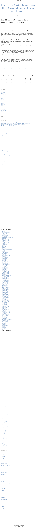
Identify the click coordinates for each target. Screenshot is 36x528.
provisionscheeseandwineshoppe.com (7, 237)
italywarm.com (4, 440)
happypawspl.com (4, 274)
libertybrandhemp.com (5, 424)
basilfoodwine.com (5, 410)
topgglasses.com (4, 360)
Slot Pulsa (2, 481)
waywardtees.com (4, 135)
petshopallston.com (5, 358)
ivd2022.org (3, 250)
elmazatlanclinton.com (5, 268)
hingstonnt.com (4, 139)
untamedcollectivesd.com (6, 394)
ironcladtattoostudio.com (5, 375)
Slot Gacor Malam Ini (4, 495)
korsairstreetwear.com (5, 357)
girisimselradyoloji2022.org (5, 242)
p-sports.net (4, 356)
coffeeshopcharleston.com (5, 280)
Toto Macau (3, 456)
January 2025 (3, 105)
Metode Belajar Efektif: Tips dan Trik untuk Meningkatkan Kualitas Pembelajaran (15, 123)
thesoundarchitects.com (5, 402)
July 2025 (2, 99)
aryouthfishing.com (5, 367)
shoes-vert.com (4, 262)
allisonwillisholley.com (5, 398)
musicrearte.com (4, 316)
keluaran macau (4, 463)
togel (21, 1)
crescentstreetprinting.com (6, 340)
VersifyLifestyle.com (4, 157)
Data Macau (3, 488)
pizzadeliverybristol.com (5, 272)
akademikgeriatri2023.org (5, 239)
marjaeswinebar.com (5, 267)
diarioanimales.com (4, 259)
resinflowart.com (4, 355)
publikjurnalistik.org (5, 438)
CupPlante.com (4, 164)
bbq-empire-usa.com (5, 321)
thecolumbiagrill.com (4, 236)
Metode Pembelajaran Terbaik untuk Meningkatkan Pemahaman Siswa (13, 122)
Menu (18, 15)
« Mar (2, 85)
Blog (4, 64)
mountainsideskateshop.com (6, 416)
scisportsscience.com (5, 444)
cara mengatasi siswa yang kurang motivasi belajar (16, 64)
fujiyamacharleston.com (5, 290)
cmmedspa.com (4, 407)
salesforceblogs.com (5, 148)
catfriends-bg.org (4, 133)
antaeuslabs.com (4, 159)
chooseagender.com (5, 140)
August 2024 (3, 111)
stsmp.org (3, 143)
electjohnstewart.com (5, 434)
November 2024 (4, 108)
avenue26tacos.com (5, 359)
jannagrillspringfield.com (5, 289)
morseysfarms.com (4, 317)
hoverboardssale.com (5, 141)
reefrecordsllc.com (5, 365)
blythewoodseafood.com (5, 306)
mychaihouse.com (4, 303)
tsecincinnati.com (4, 254)
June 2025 (2, 100)
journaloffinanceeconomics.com (6, 441)
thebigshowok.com (5, 350)
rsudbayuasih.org (4, 437)
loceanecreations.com (5, 420)
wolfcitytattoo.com (5, 378)
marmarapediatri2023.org (5, 240)
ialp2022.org (3, 245)
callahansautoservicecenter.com (6, 275)
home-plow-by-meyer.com (6, 346)
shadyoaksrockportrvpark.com (6, 264)
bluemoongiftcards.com (5, 413)
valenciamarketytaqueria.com (6, 364)
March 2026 (3, 91)
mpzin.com (3, 165)
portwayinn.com (4, 400)
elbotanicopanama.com (5, 263)
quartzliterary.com (4, 286)
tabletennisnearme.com (5, 325)
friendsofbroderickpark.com (6, 287)
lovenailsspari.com (4, 284)
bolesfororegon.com (5, 428)
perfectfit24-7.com (4, 277)
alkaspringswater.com (5, 282)
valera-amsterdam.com (5, 423)
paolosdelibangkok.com (5, 307)
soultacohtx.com (4, 327)
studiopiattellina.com (5, 288)
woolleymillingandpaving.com (6, 387)
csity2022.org (3, 251)
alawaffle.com (4, 366)
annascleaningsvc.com (5, 377)
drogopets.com (4, 323)
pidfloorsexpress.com (5, 136)
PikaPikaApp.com (4, 154)
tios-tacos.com (4, 369)
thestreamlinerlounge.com (6, 430)
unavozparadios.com (5, 261)
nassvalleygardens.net (5, 433)
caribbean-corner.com (5, 412)
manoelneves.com (4, 144)
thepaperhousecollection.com (6, 397)
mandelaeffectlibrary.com (5, 145)
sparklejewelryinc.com (5, 374)
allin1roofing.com (4, 403)
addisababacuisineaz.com (6, 445)
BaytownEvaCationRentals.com (6, 150)
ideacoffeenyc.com (4, 269)
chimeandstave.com (5, 351)
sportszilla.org (4, 313)
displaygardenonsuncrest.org (6, 320)
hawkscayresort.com (5, 257)
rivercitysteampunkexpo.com (6, 414)
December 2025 (3, 94)
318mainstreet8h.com (5, 283)
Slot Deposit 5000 (4, 454)
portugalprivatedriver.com (5, 278)
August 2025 (3, 98)
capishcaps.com (4, 328)
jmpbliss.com (3, 170)
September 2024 (4, 110)
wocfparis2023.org (4, 233)
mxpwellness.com (4, 395)
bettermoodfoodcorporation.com (6, 138)
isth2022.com (3, 231)
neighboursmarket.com (5, 426)
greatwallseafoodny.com (5, 352)
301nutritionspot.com (5, 418)
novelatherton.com (5, 432)
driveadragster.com (5, 342)
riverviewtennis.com (4, 318)
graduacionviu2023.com (5, 371)
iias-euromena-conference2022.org (7, 249)
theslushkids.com (4, 383)
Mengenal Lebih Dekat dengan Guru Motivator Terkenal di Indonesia (13, 124)
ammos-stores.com (5, 419)
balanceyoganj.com (4, 147)
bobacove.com (4, 308)
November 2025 (4, 95)
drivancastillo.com (4, 406)
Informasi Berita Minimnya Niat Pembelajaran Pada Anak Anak (18, 8)
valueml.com (3, 168)
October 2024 (3, 109)
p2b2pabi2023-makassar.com (6, 232)
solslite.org (3, 399)
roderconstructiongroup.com (6, 255)
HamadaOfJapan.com (5, 156)
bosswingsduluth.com (5, 299)
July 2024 (2, 112)
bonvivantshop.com (4, 163)
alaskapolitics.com (4, 142)
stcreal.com (3, 166)
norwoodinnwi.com (5, 425)
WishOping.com (4, 161)
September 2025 (4, 97)
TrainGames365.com (4, 149)
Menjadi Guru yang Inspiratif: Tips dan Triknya (9, 125)
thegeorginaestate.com (5, 305)
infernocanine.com (5, 396)
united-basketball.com (5, 368)
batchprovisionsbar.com (5, 314)
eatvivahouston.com (5, 349)
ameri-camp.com (4, 174)
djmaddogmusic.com (5, 401)
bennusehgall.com (4, 253)
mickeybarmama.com (5, 310)
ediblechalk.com (4, 324)
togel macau (3, 474)
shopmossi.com (4, 393)
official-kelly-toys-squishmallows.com (7, 319)
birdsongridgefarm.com (5, 421)
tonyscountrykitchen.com (5, 301)
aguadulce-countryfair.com (5, 297)
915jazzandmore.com (5, 296)
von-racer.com (4, 279)
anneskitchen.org (4, 363)
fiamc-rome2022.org (4, 293)
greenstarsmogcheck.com (5, 273)
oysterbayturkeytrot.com (5, 379)
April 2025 (2, 103)
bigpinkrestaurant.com (5, 178)
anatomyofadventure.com (6, 405)
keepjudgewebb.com (5, 404)
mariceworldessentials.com (5, 294)
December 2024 (3, 106)
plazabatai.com (4, 256)
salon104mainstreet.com (5, 281)
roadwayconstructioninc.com (6, 311)
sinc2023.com (3, 234)
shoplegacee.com (4, 162)
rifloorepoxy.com (4, 386)
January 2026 (3, 93)
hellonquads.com (4, 258)
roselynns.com (4, 146)
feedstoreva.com (4, 322)
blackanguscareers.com (5, 427)
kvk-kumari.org (4, 442)
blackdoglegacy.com (5, 348)
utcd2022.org (3, 243)
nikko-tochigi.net (4, 411)
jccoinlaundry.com (4, 265)
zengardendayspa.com (5, 373)
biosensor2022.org (4, 244)
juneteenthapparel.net (5, 439)
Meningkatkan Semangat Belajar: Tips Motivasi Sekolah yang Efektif (13, 126)
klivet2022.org (4, 246)
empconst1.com (4, 176)
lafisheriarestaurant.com (5, 295)
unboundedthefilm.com (5, 132)
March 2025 (3, 104)
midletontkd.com (4, 408)
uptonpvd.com (4, 388)
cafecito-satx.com (4, 370)
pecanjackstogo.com (5, 372)
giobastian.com (4, 384)
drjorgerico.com (4, 171)
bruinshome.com (4, 376)
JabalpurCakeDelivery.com (5, 151)
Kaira (18, 525)
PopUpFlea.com (4, 167)
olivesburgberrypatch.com (6, 382)
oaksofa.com (3, 326)
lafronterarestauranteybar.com (6, 380)
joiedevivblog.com (4, 422)
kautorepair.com (4, 266)
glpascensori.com (4, 385)
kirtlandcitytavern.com (5, 417)
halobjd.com (3, 152)
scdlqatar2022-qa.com (5, 235)
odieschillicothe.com (4, 270)
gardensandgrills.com (5, 409)
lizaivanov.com (4, 344)
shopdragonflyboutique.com (6, 312)
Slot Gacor (3, 479)
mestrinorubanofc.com (5, 431)
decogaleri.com (4, 260)
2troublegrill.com (4, 389)
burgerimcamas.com (5, 446)
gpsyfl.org (3, 329)
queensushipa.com (4, 172)
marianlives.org (4, 134)
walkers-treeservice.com (5, 392)
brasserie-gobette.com (5, 315)
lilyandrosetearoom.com (5, 381)
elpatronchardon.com (5, 291)
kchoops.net (4, 415)
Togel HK (2, 451)
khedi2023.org (4, 238)
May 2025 (2, 102)
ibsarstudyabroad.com (5, 252)
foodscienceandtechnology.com (6, 443)
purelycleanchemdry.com (5, 160)
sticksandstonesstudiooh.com (6, 391)
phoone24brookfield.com (5, 309)
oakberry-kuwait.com (5, 285)
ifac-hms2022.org (4, 247)
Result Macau (3, 458)
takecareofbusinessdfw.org (6, 155)
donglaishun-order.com (5, 292)
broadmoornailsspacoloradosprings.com (8, 361)
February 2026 (3, 92)
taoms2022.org (4, 248)
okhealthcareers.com (5, 130)
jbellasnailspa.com (4, 302)
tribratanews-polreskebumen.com (7, 436)
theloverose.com (4, 353)
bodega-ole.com (4, 429)
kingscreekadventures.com (5, 158)
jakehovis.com (4, 298)
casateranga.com (4, 390)
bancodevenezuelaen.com (5, 137)
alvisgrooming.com (4, 304)
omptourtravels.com (5, 435)
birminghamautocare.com (5, 300)
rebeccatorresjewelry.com (5, 169)
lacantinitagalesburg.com (5, 271)
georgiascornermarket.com (5, 276)
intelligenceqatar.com (5, 153)
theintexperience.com (5, 131)
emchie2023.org (4, 241)
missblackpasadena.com (5, 362)
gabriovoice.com (4, 354)
